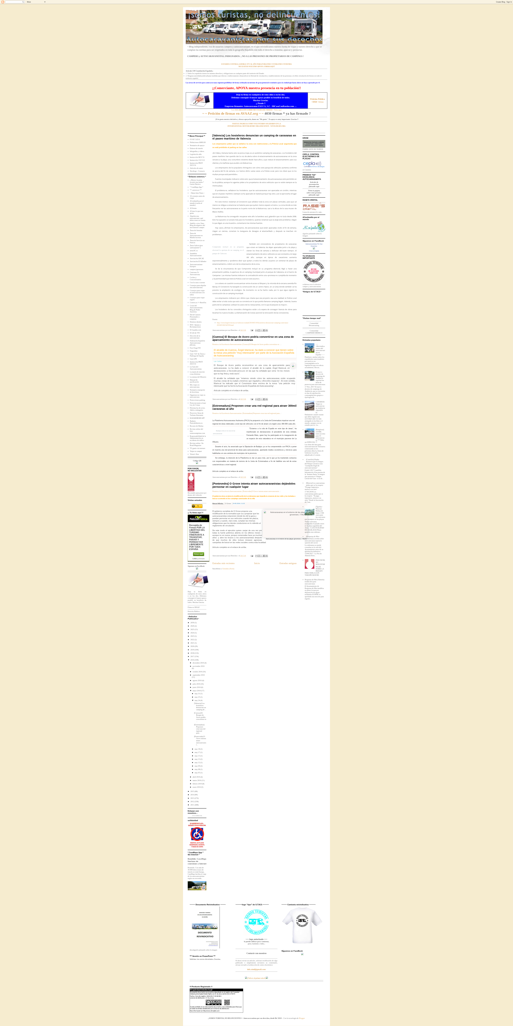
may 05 (197, 773)
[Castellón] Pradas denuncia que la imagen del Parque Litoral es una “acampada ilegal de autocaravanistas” (314, 463)
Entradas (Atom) (228, 569)
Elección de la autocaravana (195, 337)
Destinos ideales (196, 322)
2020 (193, 646)
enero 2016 (197, 787)
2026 (193, 626)
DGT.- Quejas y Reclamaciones (195, 326)
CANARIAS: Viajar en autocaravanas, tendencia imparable (320, 406)
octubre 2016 (198, 672)
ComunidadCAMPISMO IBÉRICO (314, 332)
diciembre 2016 (198, 663)
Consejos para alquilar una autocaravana (198, 286)
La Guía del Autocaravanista (196, 368)
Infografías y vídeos (197, 151)
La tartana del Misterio (198, 377)
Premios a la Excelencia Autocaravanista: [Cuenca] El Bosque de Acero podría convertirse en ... (246, 344)
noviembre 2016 (199, 666)
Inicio (257, 563)
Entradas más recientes (223, 563)
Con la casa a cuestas (197, 282)
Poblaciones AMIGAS (198, 142)
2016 (193, 660)
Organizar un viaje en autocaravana (197, 396)
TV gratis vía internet (197, 448)
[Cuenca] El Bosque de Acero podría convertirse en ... (200, 717)
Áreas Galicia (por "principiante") (196, 246)
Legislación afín (196, 154)
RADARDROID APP (197, 418)
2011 (193, 805)
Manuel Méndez (218, 503)
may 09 (197, 766)
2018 (193, 653)
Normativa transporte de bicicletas (197, 391)
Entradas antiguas (288, 563)
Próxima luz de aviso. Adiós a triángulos (197, 409)
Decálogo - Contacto (197, 171)
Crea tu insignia (314, 251)
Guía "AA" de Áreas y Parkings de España (197, 355)
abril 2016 (197, 777)
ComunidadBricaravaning (314, 324)
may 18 (197, 749)
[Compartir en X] (261, 330)
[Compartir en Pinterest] (266, 330)
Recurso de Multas (196, 426)
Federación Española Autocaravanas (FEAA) (197, 343)
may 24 (197, 700)
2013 (193, 798)
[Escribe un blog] (259, 330)
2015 (193, 791)
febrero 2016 (197, 784)
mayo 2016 (197, 691)
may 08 (197, 769)
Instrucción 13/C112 (197, 160)
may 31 (197, 694)
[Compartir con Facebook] (264, 330)
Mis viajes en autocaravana (194, 386)
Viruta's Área (194, 454)
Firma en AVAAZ (194, 607)
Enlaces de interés (196, 148)
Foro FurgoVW (195, 348)
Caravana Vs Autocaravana (195, 273)
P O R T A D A (195, 139)
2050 (193, 623)
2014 (193, 795)
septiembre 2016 (199, 675)
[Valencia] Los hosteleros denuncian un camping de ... (200, 706)
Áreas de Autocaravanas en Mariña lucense (196, 235)
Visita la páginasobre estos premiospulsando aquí (314, 193)
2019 (193, 650)
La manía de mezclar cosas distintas (197, 373)
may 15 (197, 756)
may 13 (197, 759)
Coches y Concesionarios (195, 278)
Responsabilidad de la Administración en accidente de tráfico (198, 438)
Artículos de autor (196, 168)
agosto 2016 (197, 680)
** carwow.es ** (196, 190)
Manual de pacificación (194, 381)
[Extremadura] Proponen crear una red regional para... (199, 729)
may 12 (197, 762)
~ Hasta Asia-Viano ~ (197, 193)
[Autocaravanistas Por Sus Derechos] (314, 249)
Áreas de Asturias (196, 230)
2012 (193, 801)
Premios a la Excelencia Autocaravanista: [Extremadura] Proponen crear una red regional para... (246, 413)
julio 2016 (197, 684)
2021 (193, 643)
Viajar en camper (196, 451)
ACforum (193, 208)
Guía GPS (193, 359)
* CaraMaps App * (196, 187)
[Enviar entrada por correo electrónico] (252, 330)
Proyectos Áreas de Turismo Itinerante (196, 414)
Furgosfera (193, 351)
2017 (193, 656)
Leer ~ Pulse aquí (256, 110)
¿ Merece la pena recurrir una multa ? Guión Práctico (197, 182)
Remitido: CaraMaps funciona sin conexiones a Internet (197, 861)
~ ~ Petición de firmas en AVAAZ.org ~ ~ (233, 113)
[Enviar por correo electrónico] (256, 330)
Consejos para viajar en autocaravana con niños (197, 292)
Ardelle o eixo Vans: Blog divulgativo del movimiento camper (197, 225)
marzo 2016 (197, 780)
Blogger (302, 1018)
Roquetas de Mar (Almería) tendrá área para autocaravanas (314, 582)
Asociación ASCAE (197, 258)
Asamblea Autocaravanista (196, 254)
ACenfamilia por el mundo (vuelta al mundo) (197, 203)
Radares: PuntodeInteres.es (196, 422)
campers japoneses (196, 269)
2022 (193, 640)
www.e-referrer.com (197, 815)
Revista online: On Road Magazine (196, 444)
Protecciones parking (197, 400)
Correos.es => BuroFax (198, 303)
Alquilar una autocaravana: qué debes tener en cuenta (197, 218)
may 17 (197, 752)
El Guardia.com (195, 330)
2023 (193, 636)
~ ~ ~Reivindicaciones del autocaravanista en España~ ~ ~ (320, 349)
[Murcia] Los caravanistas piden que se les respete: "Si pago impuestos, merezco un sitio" (315, 486)
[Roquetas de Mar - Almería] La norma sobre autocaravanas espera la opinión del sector (314, 539)
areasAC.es (194, 251)
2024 (193, 633)
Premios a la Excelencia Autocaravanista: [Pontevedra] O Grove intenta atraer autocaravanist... (246, 491)
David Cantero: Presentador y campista (195, 317)
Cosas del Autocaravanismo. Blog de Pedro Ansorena (196, 309)
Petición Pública (194, 611)
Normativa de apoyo (197, 145)
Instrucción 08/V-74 (197, 157)
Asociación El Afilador (198, 261)
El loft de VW (195, 333)
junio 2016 (197, 687)
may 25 (197, 697)
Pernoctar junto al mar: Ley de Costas (198, 404)
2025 (193, 629)
